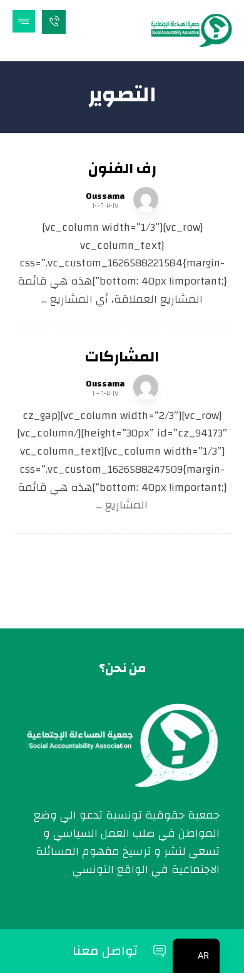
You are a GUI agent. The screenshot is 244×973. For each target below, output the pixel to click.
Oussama (105, 196)
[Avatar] (145, 199)
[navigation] (196, 956)
